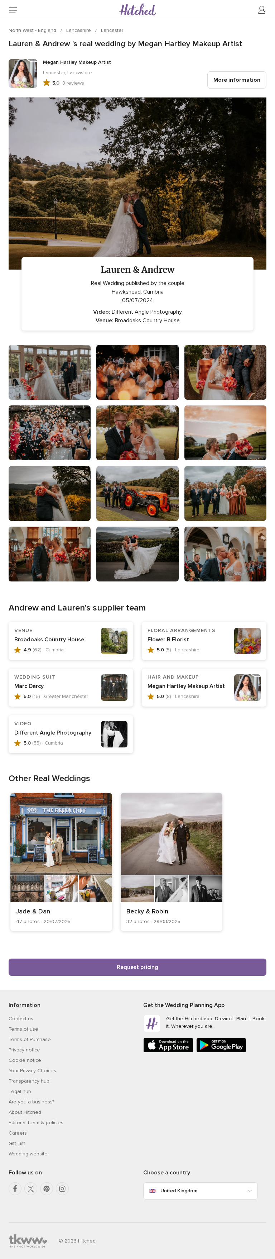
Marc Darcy (29, 686)
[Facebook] (15, 1188)
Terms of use (23, 1029)
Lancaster (112, 30)
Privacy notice (24, 1050)
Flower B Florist (168, 639)
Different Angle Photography (52, 732)
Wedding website (28, 1154)
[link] (61, 862)
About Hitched (25, 1112)
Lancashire (79, 30)
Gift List (17, 1143)
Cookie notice (25, 1060)
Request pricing (137, 967)
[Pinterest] (46, 1188)
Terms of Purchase (30, 1039)
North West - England (33, 30)
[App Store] (168, 1051)
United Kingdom (178, 1191)
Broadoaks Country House (49, 639)
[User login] (262, 10)
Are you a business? (31, 1102)
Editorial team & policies (36, 1123)
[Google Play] (221, 1051)
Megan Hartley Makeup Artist (186, 686)
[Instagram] (62, 1188)
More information (236, 80)
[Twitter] (30, 1188)
